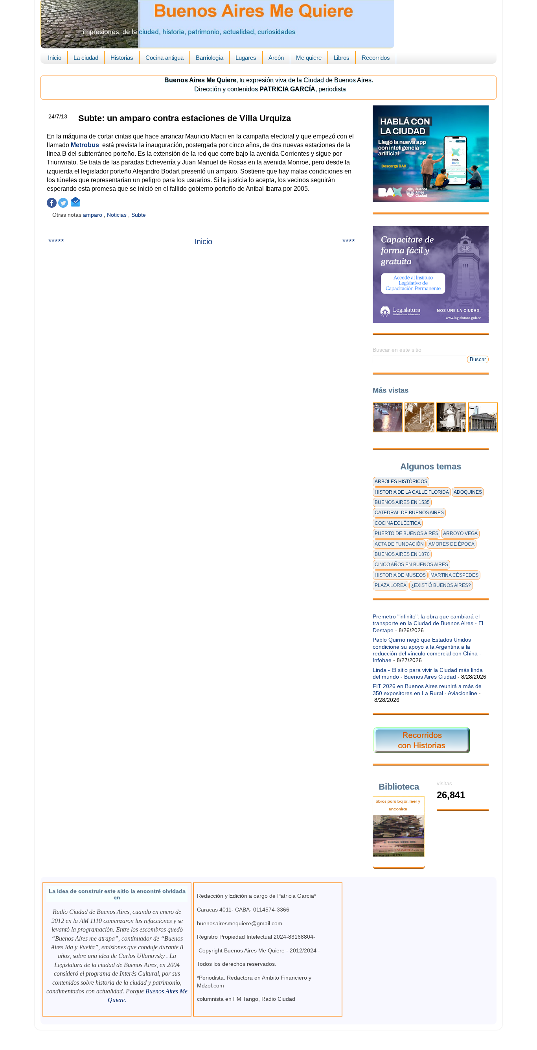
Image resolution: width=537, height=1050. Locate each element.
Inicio (54, 57)
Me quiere (309, 57)
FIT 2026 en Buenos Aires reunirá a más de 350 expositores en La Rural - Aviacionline (427, 689)
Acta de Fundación (399, 544)
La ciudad (86, 57)
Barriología (209, 57)
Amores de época (451, 544)
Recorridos (376, 57)
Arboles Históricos (401, 481)
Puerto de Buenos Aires (406, 533)
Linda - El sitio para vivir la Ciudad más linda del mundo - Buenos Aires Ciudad (428, 673)
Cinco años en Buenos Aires (411, 564)
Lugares (245, 57)
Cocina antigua (164, 57)
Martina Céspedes (454, 575)
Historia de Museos (400, 575)
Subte (139, 215)
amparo (93, 215)
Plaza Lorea (390, 585)
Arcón (276, 57)
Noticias (117, 215)
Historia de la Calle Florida (412, 492)
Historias (121, 57)
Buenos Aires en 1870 (402, 554)
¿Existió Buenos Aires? (441, 585)
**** (348, 241)
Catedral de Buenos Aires (409, 512)
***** (56, 241)
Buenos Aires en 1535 (402, 502)
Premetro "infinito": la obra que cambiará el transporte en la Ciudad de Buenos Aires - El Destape (428, 623)
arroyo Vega (460, 533)
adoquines (468, 492)
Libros (341, 57)
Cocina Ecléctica (398, 523)
